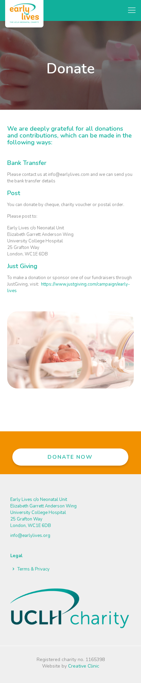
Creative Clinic (83, 666)
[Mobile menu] (132, 10)
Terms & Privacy (33, 569)
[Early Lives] (24, 10)
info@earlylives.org (30, 535)
